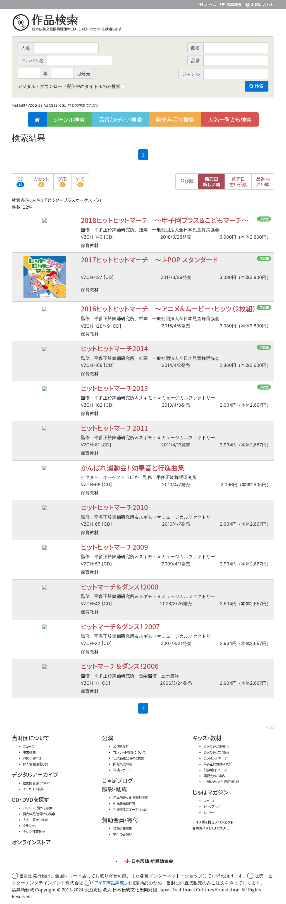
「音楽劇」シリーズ (215, 769)
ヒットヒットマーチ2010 (114, 507)
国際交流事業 (122, 763)
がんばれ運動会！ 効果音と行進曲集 (132, 467)
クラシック (29, 825)
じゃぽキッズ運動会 (216, 746)
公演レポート (122, 769)
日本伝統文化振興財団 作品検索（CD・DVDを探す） (143, 23)
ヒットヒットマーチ (215, 758)
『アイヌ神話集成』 (109, 882)
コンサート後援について (129, 752)
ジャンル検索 (69, 119)
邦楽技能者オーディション (130, 809)
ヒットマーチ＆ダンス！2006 (120, 666)
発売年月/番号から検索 (39, 813)
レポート (209, 812)
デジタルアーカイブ (35, 774)
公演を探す (120, 746)
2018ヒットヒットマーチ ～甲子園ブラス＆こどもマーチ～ (165, 220)
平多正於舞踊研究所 (218, 763)
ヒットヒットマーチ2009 (114, 547)
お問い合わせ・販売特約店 (221, 781)
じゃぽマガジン (210, 792)
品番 (263, 181)
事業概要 (231, 3)
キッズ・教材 (206, 738)
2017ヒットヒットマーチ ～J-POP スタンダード (149, 259)
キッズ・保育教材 (34, 831)
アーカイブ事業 (33, 788)
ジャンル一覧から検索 (37, 807)
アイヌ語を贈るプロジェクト (212, 821)
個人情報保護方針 (35, 763)
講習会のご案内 (214, 775)
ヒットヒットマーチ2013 (114, 388)
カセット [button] (41, 181)
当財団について (30, 738)
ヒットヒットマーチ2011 (114, 428)
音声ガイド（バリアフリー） (211, 828)
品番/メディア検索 (120, 119)
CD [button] (20, 181)
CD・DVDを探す (30, 799)
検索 (259, 86)
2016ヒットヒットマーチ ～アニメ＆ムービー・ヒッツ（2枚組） (168, 308)
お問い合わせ (259, 3)
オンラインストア (31, 842)
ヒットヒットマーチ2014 (114, 348)
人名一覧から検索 (230, 119)
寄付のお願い (122, 834)
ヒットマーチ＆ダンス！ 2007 (120, 626)
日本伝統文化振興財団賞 (130, 797)
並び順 (187, 181)
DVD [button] (62, 181)
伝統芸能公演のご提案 (128, 758)
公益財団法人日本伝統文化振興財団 (42, 4)
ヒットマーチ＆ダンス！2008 (120, 586)
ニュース (28, 746)
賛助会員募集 (122, 828)
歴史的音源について (36, 782)
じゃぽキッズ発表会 (216, 752)
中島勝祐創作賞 (124, 803)
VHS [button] (80, 181)
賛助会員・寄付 (120, 820)
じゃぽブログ (117, 780)
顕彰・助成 (114, 789)
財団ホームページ (208, 3)
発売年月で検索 (175, 119)
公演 (107, 738)
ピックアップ (212, 806)
